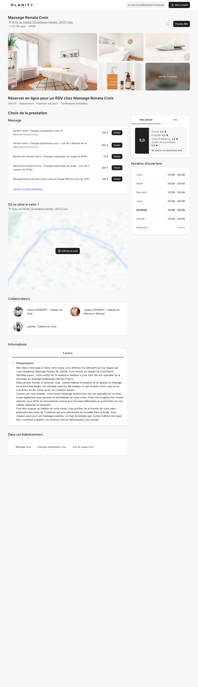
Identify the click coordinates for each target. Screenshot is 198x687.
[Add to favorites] (168, 24)
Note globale (146, 119)
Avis (175, 119)
